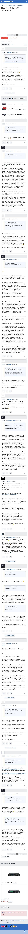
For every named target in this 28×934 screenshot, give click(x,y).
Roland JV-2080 (5, 899)
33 (19, 35)
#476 (4, 569)
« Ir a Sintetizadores (5, 856)
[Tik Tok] (6, 926)
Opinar (15, 882)
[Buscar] (25, 44)
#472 (4, 399)
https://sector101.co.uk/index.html (9, 494)
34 (21, 35)
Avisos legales (6, 922)
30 (11, 35)
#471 (4, 364)
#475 (4, 537)
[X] (11, 926)
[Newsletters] (16, 926)
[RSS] (14, 926)
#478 (4, 705)
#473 (4, 420)
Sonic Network (11, 920)
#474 (4, 481)
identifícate (10, 912)
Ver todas (22, 98)
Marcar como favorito (7, 41)
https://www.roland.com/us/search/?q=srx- (11, 769)
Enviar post (5, 37)
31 (14, 35)
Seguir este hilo (13, 37)
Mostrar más (15, 61)
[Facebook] (9, 926)
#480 (4, 793)
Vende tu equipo (18, 920)
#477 (4, 643)
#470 (4, 259)
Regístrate (4, 912)
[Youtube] (4, 926)
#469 (4, 219)
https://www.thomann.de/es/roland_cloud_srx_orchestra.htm (15, 773)
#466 (4, 52)
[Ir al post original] (5, 127)
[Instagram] (2, 926)
